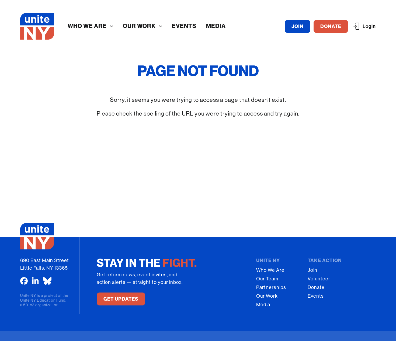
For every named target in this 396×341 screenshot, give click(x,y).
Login (369, 26)
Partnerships (271, 287)
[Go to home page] (37, 26)
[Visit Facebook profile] (24, 281)
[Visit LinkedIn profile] (35, 281)
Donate (316, 287)
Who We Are (87, 26)
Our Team (267, 278)
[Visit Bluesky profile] (47, 281)
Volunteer (319, 278)
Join (312, 270)
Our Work (139, 26)
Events (184, 26)
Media (216, 26)
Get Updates (120, 299)
